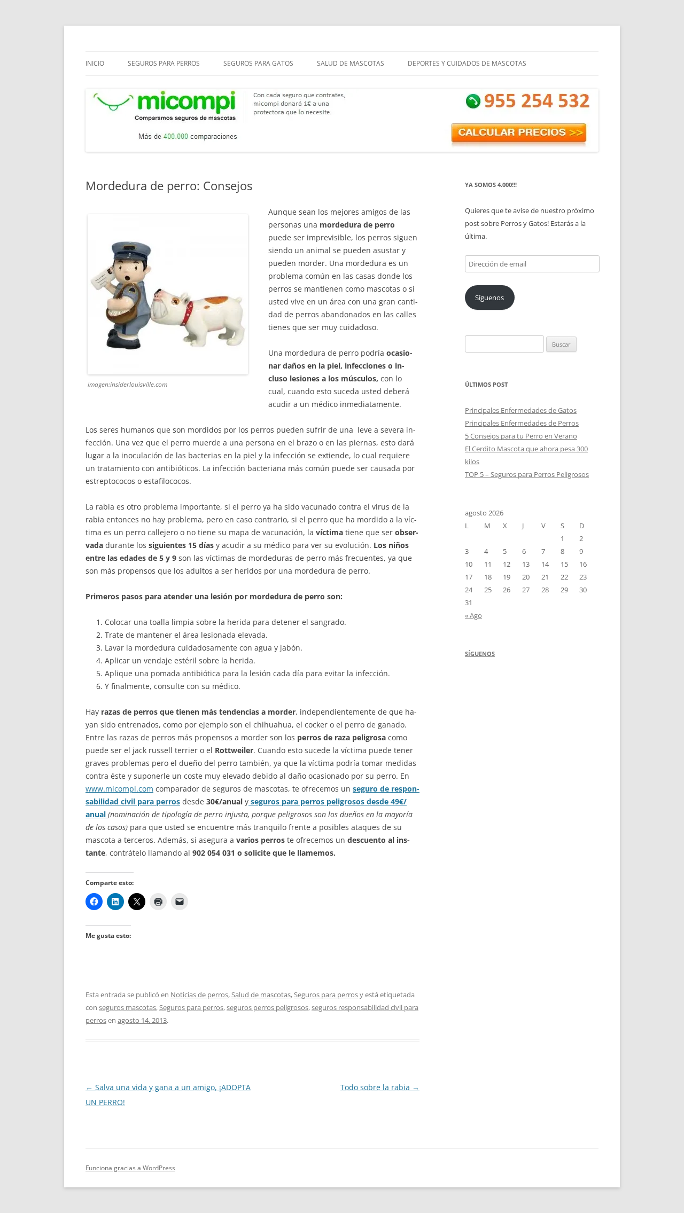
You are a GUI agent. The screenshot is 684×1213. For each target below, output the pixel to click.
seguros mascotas (127, 1007)
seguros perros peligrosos (267, 1007)
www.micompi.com (119, 789)
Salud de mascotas (350, 63)
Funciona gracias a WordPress (130, 1167)
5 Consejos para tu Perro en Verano (521, 436)
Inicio (95, 63)
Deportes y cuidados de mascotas (467, 63)
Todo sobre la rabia (379, 1087)
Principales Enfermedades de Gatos (521, 410)
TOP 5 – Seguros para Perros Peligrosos (527, 474)
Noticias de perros (199, 994)
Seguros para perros (164, 63)
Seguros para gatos (258, 63)
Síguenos (489, 297)
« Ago (473, 615)
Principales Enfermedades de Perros (522, 423)
